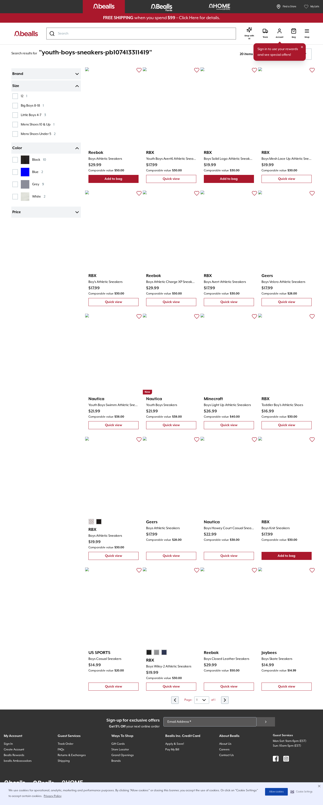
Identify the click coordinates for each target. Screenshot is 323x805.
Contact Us (226, 755)
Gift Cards (118, 744)
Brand (17, 74)
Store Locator (120, 749)
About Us (225, 744)
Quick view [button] (179, 180)
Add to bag (122, 180)
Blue (37, 172)
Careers (224, 749)
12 (24, 96)
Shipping (64, 761)
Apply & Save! (174, 744)
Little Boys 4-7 (33, 115)
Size (15, 86)
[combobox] (141, 33)
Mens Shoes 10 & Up (37, 124)
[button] (302, 792)
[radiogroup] (95, 521)
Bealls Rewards (14, 755)
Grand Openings (122, 755)
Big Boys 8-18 (32, 106)
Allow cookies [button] (276, 791)
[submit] (266, 722)
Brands (116, 761)
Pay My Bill (172, 749)
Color (17, 148)
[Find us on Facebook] (276, 759)
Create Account (14, 749)
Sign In (8, 744)
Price (16, 212)
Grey (38, 184)
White (38, 197)
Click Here (189, 17)
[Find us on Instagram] (286, 759)
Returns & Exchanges (72, 755)
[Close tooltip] (302, 47)
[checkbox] (15, 96)
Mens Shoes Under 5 (38, 134)
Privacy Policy (52, 796)
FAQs (61, 749)
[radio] (91, 521)
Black (39, 160)
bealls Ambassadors (18, 761)
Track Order (65, 744)
